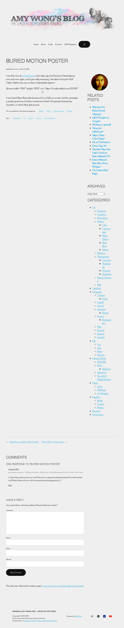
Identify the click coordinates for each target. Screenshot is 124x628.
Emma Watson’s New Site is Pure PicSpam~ (100, 163)
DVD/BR (101, 361)
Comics (100, 403)
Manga (100, 407)
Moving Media (99, 358)
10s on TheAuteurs (101, 142)
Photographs (103, 256)
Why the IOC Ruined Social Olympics (98, 110)
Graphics (101, 214)
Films (48, 111)
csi (24, 118)
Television (101, 372)
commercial (16, 118)
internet (38, 118)
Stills (99, 284)
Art (93, 207)
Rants (99, 351)
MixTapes (101, 389)
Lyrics (99, 386)
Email (8, 548)
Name (8, 538)
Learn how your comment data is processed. (63, 585)
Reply (10, 485)
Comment (10, 510)
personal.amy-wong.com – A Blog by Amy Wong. (34, 611)
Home (36, 44)
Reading (96, 396)
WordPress (78, 616)
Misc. (99, 326)
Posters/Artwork (58, 111)
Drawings (101, 210)
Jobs (99, 347)
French (100, 305)
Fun (99, 344)
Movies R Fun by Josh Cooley (53, 442)
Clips (104, 224)
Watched (106, 368)
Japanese (101, 309)
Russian (100, 330)
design (31, 118)
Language (97, 291)
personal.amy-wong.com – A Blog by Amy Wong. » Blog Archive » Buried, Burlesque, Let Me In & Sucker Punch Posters (45, 472)
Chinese (101, 295)
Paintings (101, 253)
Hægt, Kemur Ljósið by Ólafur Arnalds (23, 442)
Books (100, 400)
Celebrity (96, 288)
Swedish (101, 337)
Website (8, 559)
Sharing (69, 111)
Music (95, 382)
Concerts (106, 260)
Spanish (100, 333)
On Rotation (103, 393)
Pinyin (105, 298)
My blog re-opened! (101, 124)
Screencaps (97, 414)
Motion (100, 221)
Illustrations (102, 217)
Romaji (105, 312)
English (41, 111)
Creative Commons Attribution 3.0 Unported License (40, 621)
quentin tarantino (49, 118)
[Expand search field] (84, 44)
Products (106, 270)
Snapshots (107, 274)
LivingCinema (28, 75)
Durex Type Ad (99, 145)
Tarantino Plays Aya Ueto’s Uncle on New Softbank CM (101, 153)
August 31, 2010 (13, 469)
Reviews (96, 410)
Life (94, 340)
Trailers (105, 249)
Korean (100, 316)
